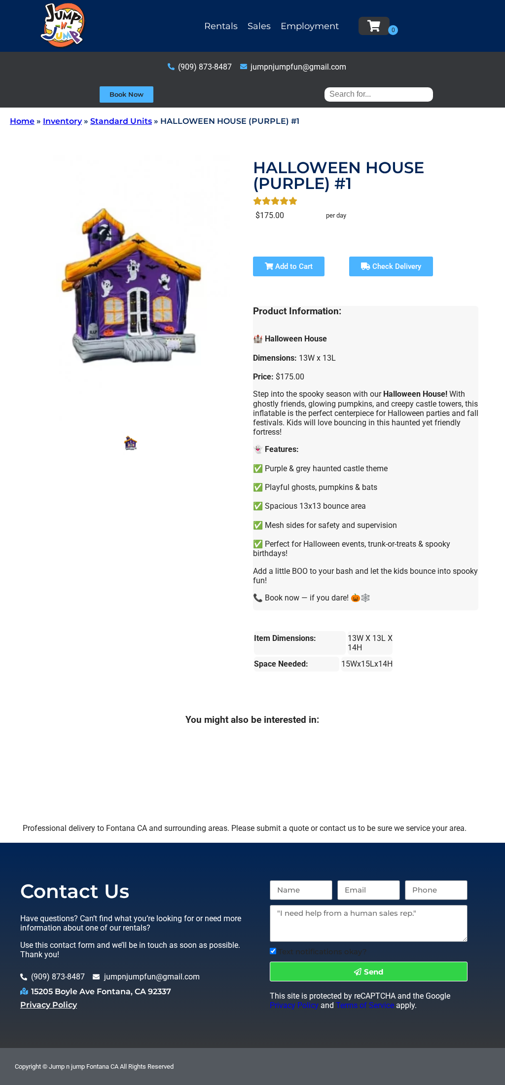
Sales (259, 26)
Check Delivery (395, 266)
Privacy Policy (48, 1005)
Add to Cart (293, 266)
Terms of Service (365, 1005)
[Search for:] (379, 94)
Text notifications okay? (322, 951)
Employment (310, 26)
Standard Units (121, 121)
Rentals (221, 26)
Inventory (62, 121)
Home (22, 121)
